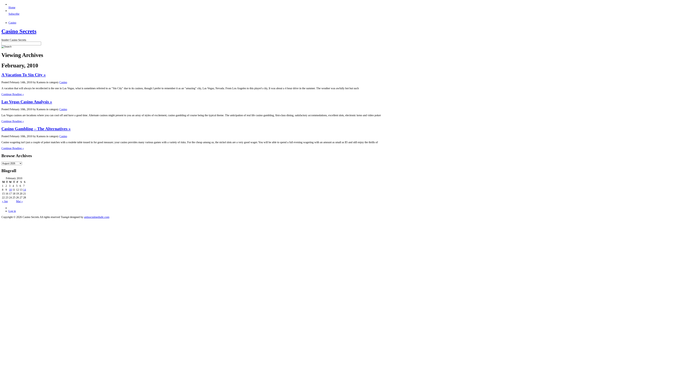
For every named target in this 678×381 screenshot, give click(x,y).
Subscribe (13, 13)
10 (10, 189)
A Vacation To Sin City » (23, 74)
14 (24, 189)
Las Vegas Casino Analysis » (26, 101)
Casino (12, 22)
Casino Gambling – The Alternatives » (36, 128)
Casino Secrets (18, 31)
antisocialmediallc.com (96, 217)
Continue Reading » (12, 94)
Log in (12, 211)
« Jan (5, 201)
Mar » (19, 201)
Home (11, 7)
